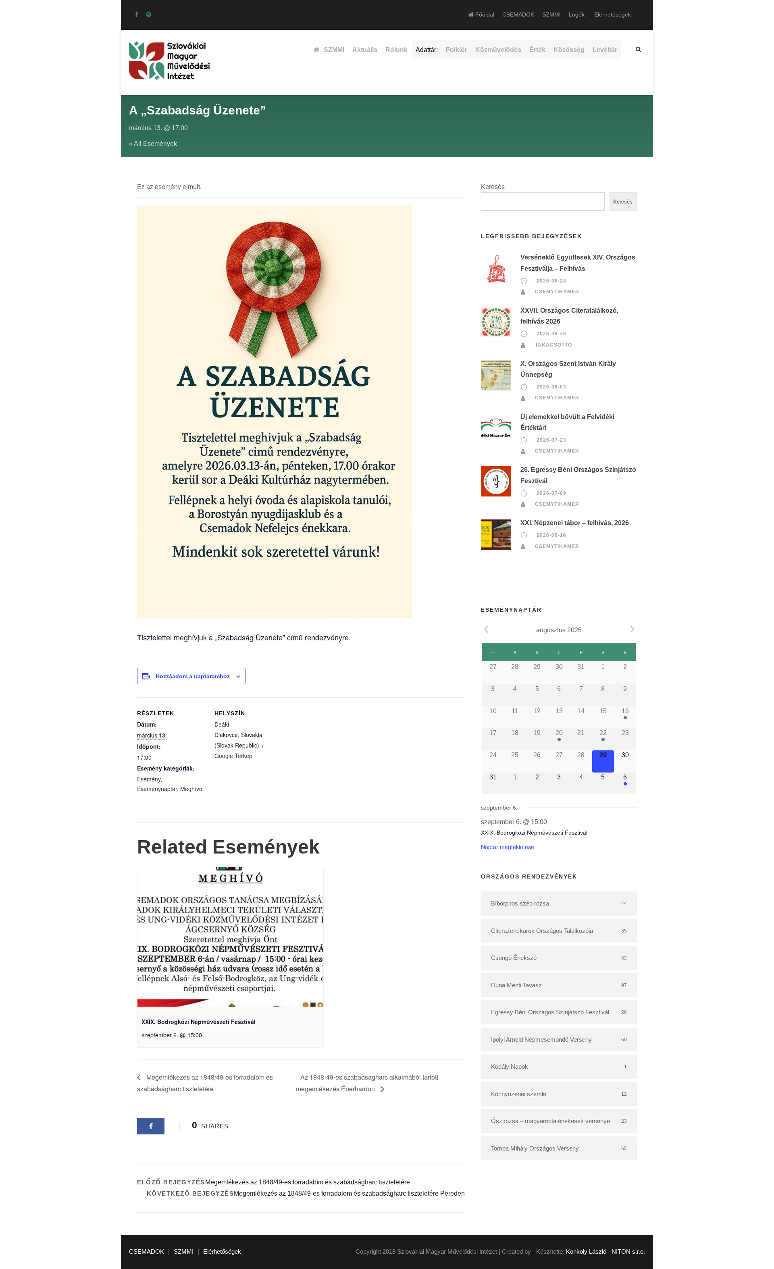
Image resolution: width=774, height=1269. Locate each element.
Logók (577, 14)
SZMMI (551, 14)
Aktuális (364, 49)
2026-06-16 (551, 535)
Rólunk (396, 49)
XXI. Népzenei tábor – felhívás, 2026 (574, 522)
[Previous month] (486, 629)
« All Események (153, 143)
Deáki (221, 724)
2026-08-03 (551, 387)
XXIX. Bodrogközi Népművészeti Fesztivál (198, 1022)
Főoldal (484, 14)
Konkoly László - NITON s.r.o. (605, 1251)
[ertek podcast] (148, 14)
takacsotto (553, 345)
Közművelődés (498, 49)
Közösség (569, 49)
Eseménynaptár (157, 789)
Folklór (456, 49)
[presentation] (230, 937)
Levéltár (605, 49)
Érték (537, 49)
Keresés (493, 186)
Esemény (148, 779)
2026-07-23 (551, 440)
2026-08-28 (551, 281)
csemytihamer (557, 292)
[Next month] (632, 629)
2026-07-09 (551, 493)
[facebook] (136, 14)
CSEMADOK (518, 14)
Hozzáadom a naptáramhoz (193, 676)
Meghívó (191, 789)
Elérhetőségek (612, 14)
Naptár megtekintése (507, 847)
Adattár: (427, 49)
